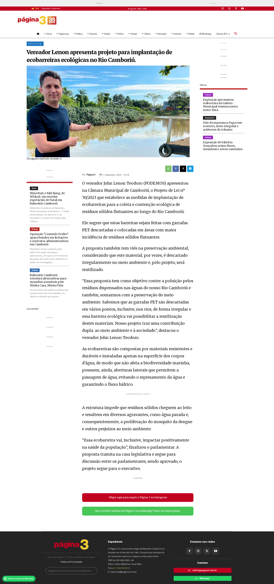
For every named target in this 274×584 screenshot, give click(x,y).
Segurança (209, 118)
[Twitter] (229, 8)
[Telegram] (190, 169)
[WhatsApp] (168, 169)
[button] (236, 34)
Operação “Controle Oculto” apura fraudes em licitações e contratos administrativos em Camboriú (49, 239)
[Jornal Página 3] (37, 20)
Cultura (208, 95)
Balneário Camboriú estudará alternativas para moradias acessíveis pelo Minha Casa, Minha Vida (48, 280)
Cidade (35, 270)
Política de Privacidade (71, 561)
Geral (34, 188)
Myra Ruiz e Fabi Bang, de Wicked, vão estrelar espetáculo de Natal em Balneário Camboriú (47, 198)
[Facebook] (236, 8)
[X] (183, 169)
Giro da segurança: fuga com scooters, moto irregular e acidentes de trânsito (222, 126)
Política (35, 44)
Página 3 (90, 175)
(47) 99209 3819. (121, 568)
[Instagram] (222, 8)
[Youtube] (242, 8)
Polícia (35, 229)
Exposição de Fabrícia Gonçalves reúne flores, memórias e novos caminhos (222, 145)
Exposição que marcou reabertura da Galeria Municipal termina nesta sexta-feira (220, 105)
